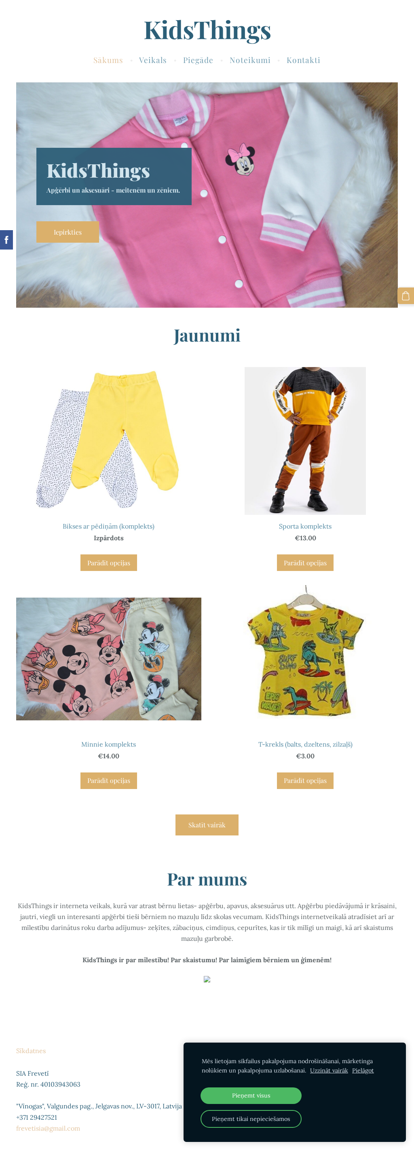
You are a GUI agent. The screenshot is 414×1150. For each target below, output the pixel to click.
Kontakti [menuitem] (304, 60)
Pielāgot (363, 1070)
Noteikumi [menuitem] (250, 60)
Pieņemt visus (251, 1095)
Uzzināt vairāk (329, 1070)
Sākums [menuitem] (108, 60)
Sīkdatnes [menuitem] (31, 1051)
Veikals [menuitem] (153, 60)
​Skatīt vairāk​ (207, 825)
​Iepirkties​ (68, 232)
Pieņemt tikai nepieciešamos (251, 1119)
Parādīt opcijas (108, 562)
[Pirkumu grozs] (405, 296)
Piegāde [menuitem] (198, 60)
